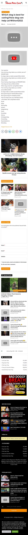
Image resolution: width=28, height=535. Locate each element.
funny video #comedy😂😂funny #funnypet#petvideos (19, 341)
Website (3, 256)
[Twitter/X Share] (6, 131)
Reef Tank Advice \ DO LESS (17, 427)
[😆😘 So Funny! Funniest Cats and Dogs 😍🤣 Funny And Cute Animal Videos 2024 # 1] (5, 421)
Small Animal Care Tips (7, 369)
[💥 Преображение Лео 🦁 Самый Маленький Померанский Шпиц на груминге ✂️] (21, 204)
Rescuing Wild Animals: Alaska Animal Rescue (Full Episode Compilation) (17, 414)
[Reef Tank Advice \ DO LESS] (5, 429)
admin (4, 24)
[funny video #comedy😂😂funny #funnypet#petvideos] (5, 343)
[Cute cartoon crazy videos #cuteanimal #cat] (5, 312)
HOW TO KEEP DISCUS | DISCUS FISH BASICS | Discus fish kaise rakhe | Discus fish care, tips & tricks (18, 491)
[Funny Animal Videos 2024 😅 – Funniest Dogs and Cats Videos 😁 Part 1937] (5, 319)
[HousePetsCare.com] (14, 2)
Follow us (4, 434)
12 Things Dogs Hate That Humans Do (6, 193)
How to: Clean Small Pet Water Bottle (16, 476)
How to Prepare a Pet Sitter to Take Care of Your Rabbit (18, 408)
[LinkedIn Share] (9, 131)
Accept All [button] (15, 531)
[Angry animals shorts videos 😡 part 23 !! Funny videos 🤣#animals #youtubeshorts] (5, 333)
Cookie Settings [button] (6, 531)
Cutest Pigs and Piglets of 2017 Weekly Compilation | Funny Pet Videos (17, 499)
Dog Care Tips (9, 8)
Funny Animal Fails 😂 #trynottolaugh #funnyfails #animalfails (18, 326)
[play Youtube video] (14, 58)
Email (3, 251)
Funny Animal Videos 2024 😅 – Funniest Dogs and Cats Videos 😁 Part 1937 (18, 319)
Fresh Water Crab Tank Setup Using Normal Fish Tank (18, 483)
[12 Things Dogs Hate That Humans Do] (7, 187)
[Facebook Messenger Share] (20, 131)
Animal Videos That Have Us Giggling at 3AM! (11, 295)
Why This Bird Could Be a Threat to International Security (21, 194)
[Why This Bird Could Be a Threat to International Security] (21, 187)
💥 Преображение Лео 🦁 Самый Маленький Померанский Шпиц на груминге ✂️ (20, 212)
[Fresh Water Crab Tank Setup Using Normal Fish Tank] (5, 484)
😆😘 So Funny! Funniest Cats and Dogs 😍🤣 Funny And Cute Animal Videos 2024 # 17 (18, 421)
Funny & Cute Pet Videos (8, 367)
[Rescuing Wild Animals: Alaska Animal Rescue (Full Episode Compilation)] (5, 414)
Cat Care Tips (5, 360)
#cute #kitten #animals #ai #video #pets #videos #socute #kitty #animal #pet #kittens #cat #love (19, 304)
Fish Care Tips (5, 365)
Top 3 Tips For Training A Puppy (5, 208)
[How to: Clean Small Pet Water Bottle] (5, 478)
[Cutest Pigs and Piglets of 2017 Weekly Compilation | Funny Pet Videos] (5, 500)
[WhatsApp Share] (13, 131)
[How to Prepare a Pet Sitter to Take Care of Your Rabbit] (5, 409)
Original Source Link (6, 127)
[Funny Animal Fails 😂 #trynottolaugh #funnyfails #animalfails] (5, 327)
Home (4, 8)
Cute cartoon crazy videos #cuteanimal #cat (18, 310)
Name (3, 245)
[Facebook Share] (2, 131)
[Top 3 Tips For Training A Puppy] (7, 202)
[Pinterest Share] (17, 131)
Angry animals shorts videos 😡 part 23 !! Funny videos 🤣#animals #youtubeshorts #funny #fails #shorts (18, 334)
